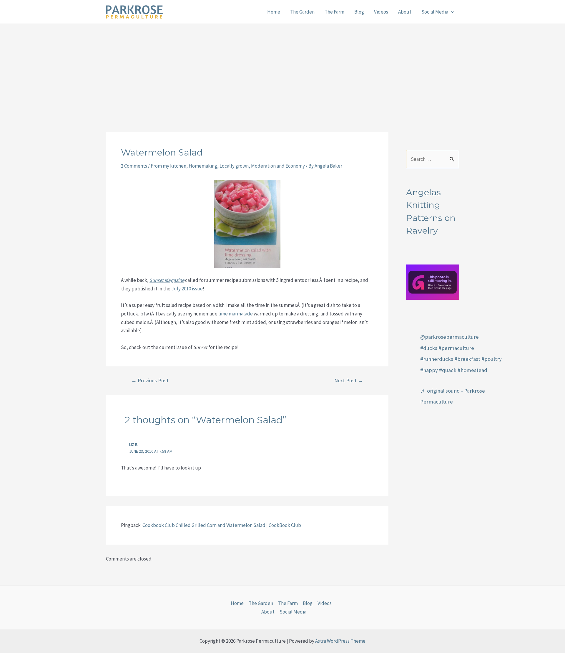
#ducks (428, 348)
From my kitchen (168, 166)
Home (273, 12)
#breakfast (467, 359)
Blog (359, 12)
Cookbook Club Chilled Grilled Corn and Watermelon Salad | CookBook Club (221, 525)
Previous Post (150, 380)
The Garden (302, 12)
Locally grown (234, 166)
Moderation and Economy (278, 166)
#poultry (491, 359)
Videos (381, 12)
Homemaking (203, 166)
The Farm (334, 12)
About (404, 12)
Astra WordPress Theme (340, 641)
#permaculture (456, 348)
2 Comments (134, 166)
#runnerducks (436, 359)
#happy (429, 370)
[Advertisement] (282, 68)
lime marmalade (236, 313)
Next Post (348, 380)
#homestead (472, 370)
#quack (447, 370)
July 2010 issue (187, 288)
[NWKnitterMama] (432, 281)
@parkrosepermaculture (449, 336)
